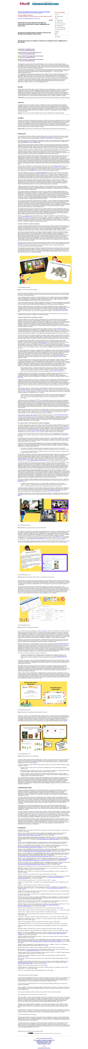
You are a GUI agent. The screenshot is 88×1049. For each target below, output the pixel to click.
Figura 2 (19, 495)
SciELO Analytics (60, 16)
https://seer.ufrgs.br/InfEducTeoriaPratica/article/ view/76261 (30, 847)
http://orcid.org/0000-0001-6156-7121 (27, 57)
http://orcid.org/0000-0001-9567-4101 (27, 60)
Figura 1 (39, 252)
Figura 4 (45, 630)
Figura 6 (35, 762)
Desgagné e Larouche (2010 (46, 138)
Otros (57, 33)
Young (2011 (20, 244)
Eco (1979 (45, 411)
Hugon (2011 (42, 813)
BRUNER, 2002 (33, 170)
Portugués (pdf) (59, 20)
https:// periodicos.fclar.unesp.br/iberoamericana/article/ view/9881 (37, 851)
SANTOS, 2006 (58, 536)
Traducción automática (61, 27)
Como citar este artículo (61, 23)
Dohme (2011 (37, 390)
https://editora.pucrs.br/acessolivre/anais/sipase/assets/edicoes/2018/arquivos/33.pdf (35, 856)
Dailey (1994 (57, 414)
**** (27, 59)
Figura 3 (64, 542)
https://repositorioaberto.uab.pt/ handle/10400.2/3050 (47, 839)
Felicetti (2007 (23, 415)
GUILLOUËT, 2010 (24, 390)
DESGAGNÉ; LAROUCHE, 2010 (23, 459)
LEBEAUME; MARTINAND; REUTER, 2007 (37, 460)
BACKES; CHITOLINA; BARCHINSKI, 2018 (38, 538)
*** (26, 55)
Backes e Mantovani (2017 (58, 355)
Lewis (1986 (33, 430)
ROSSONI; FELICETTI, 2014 (64, 643)
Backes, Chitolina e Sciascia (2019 (32, 415)
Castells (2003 (59, 328)
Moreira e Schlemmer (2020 (26, 216)
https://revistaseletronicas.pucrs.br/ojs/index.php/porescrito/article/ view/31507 (45, 941)
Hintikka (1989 (38, 430)
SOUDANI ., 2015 (36, 142)
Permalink (58, 36)
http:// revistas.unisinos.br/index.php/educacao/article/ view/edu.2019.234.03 (40, 864)
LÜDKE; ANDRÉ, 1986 (63, 310)
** (26, 52)
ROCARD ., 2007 (57, 166)
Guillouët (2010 (62, 414)
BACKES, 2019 (20, 377)
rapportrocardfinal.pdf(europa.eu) (33, 950)
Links (27, 831)
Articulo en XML (60, 22)
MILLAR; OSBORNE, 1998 (41, 173)
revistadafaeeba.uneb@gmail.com (44, 1047)
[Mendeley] (55, 33)
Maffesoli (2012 (44, 343)
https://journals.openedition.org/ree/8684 (55, 887)
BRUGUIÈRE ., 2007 (28, 142)
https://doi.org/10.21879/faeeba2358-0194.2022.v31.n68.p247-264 (29, 18)
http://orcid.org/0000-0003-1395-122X (27, 50)
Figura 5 (65, 720)
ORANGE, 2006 (57, 434)
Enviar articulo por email (61, 29)
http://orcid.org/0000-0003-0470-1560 (27, 53)
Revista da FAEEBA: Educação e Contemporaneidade (34, 12)
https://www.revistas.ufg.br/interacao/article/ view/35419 (29, 835)
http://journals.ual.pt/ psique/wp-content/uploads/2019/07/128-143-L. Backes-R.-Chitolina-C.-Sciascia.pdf (42, 860)
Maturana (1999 (20, 481)
